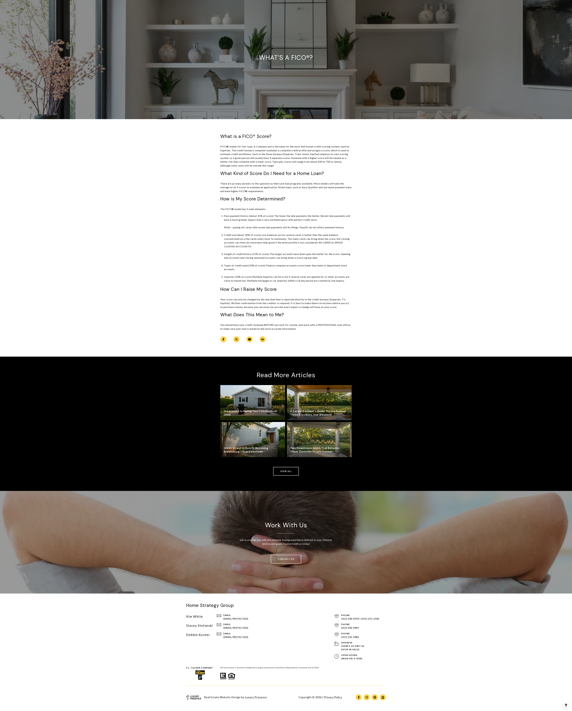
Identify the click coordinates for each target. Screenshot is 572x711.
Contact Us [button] (286, 559)
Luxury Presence (256, 697)
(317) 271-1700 (370, 618)
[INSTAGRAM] (367, 697)
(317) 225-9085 (350, 637)
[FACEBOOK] (359, 697)
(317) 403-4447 (350, 627)
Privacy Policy (333, 697)
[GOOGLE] (375, 697)
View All (286, 471)
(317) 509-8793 (350, 618)
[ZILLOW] (383, 697)
